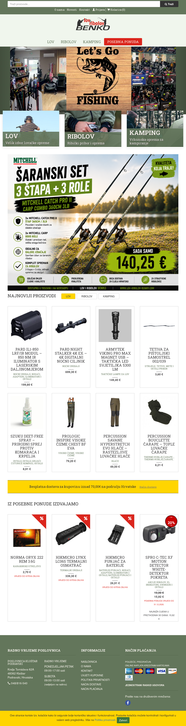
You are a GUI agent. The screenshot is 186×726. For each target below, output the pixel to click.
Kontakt (84, 9)
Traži (170, 4)
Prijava (100, 9)
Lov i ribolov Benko (93, 24)
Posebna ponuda (123, 42)
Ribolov (68, 41)
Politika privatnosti (95, 680)
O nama (59, 9)
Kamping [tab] (109, 296)
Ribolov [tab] (86, 296)
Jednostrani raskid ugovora (144, 685)
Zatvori (123, 720)
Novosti (72, 9)
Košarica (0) (117, 9)
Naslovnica (89, 661)
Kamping (92, 41)
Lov (50, 41)
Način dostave (91, 684)
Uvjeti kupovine (92, 675)
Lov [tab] (68, 296)
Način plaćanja (91, 689)
